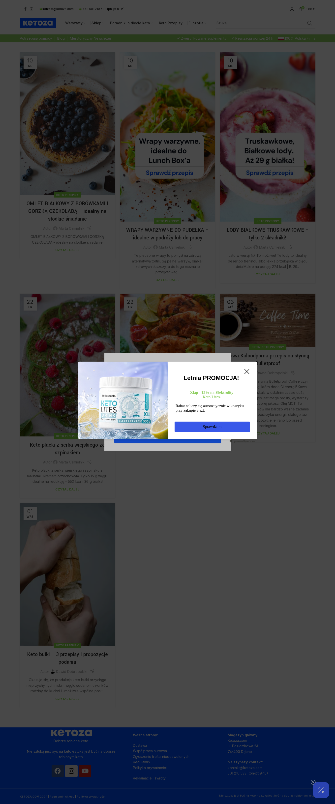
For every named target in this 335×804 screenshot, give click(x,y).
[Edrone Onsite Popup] (167, 402)
